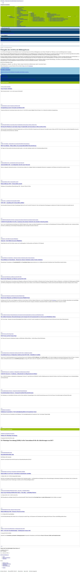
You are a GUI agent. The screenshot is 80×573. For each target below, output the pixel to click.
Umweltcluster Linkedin (75, 16)
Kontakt (69, 16)
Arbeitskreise (49, 16)
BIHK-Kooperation (20, 7)
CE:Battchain (19, 8)
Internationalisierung (50, 15)
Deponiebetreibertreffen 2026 (7, 454)
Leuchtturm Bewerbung (23, 19)
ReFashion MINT (20, 21)
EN (3, 2)
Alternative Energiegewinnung (38, 17)
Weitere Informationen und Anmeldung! (7, 33)
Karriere (4, 567)
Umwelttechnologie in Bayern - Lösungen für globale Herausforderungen (17, 392)
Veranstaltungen (12, 17)
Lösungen (32, 15)
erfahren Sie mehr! (9, 40)
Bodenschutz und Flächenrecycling (39, 20)
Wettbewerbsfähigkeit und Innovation (53, 14)
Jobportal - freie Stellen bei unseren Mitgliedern (11, 240)
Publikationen (5, 564)
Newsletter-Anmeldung (7, 563)
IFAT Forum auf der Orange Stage (8, 335)
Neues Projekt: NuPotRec (6, 88)
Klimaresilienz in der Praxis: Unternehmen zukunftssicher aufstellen (16, 473)
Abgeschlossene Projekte (21, 26)
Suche (79, 16)
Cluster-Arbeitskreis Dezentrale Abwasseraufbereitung (58, 18)
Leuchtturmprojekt (20, 18)
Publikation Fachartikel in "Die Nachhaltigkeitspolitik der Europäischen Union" (19, 411)
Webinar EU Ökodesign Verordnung (9, 435)
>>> (1, 104)
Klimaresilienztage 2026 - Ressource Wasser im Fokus (13, 511)
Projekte (16, 6)
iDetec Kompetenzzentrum (23, 14)
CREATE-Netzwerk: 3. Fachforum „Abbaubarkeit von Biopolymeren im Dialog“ (19, 373)
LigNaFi (18, 20)
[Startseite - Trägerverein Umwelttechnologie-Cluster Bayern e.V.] (11, 0)
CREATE (18, 11)
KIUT (18, 17)
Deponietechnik (19, 13)
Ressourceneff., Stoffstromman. (38, 19)
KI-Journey (19, 16)
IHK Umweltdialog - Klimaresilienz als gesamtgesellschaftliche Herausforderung (18, 145)
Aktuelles (8, 15)
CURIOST (19, 12)
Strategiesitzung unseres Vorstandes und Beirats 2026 (12, 107)
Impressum (4, 558)
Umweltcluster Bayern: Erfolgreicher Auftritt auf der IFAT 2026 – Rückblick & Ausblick (20, 354)
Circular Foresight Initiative (21, 10)
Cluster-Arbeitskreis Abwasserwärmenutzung (57, 19)
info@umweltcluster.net (4, 554)
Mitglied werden (5, 562)
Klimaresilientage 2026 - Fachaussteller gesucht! (11, 183)
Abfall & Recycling (36, 16)
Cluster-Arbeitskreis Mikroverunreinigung (56, 17)
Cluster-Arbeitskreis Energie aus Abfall (56, 20)
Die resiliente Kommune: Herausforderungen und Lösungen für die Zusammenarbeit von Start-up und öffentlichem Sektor (28, 316)
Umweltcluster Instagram (77, 16)
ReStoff (18, 24)
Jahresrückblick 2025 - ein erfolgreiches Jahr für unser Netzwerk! (15, 164)
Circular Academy (20, 9)
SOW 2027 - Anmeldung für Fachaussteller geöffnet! (12, 202)
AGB (4, 556)
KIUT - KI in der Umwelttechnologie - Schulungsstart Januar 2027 (16, 530)
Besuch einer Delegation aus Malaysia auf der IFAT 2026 (13, 278)
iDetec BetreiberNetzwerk (23, 15)
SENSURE (19, 25)
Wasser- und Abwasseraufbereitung (39, 18)
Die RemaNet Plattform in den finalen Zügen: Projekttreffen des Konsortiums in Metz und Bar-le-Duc (23, 126)
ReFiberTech (19, 22)
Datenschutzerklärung (6, 557)
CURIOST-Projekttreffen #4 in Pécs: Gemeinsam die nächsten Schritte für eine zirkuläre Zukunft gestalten (24, 221)
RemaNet (18, 23)
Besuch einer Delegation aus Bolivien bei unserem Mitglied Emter (15, 297)
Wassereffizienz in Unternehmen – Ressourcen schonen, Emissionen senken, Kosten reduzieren (22, 259)
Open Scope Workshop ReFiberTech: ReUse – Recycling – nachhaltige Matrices (18, 492)
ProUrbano (54, 300)
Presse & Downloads (6, 565)
